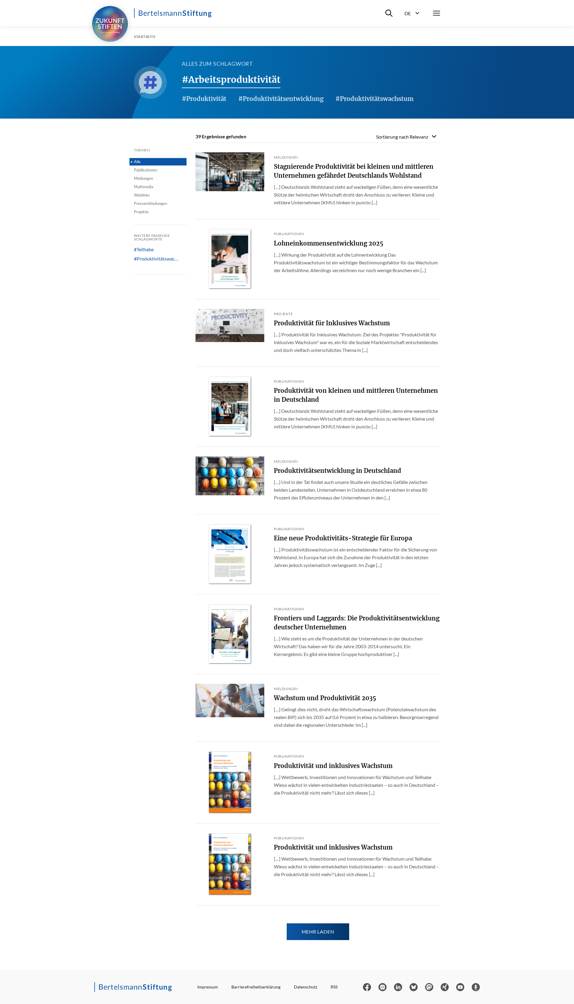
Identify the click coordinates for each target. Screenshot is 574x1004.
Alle (137, 161)
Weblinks (142, 195)
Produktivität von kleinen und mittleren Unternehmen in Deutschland (356, 395)
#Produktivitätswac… (156, 258)
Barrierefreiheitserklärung (255, 986)
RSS (334, 986)
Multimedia (143, 186)
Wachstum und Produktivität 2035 (325, 698)
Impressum (207, 986)
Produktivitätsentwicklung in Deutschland (337, 470)
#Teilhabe (144, 249)
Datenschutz (305, 986)
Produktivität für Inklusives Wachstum (332, 323)
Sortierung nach (402, 137)
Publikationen (145, 170)
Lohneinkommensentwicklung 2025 (328, 243)
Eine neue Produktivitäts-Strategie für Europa (343, 538)
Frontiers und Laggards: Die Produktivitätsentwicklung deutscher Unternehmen (356, 622)
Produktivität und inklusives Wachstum (333, 766)
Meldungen (143, 178)
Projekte (141, 211)
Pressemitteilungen (150, 203)
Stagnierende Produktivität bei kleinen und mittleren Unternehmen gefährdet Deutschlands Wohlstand (353, 171)
